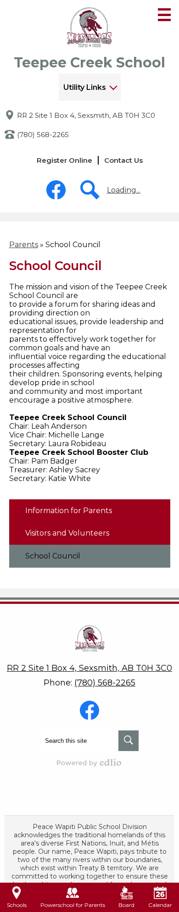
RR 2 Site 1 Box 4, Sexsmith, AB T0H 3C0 (86, 115)
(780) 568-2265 (43, 134)
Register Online (64, 160)
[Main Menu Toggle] (164, 15)
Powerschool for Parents (72, 904)
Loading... (123, 190)
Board (126, 904)
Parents (23, 244)
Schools (17, 904)
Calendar (160, 904)
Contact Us (123, 160)
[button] (90, 87)
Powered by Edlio (89, 762)
